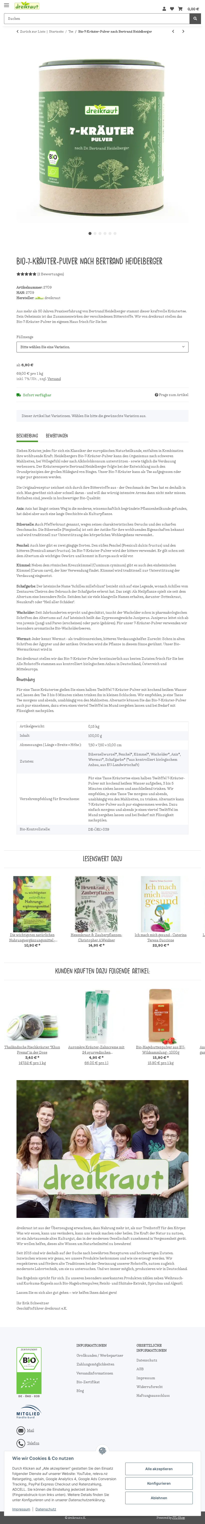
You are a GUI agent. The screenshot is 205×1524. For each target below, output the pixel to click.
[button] (164, 9)
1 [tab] (90, 233)
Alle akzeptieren (159, 1469)
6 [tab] (115, 233)
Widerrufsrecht (149, 1387)
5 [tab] (110, 233)
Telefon (33, 1443)
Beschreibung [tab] (27, 436)
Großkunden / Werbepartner (99, 1355)
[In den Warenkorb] (20, 48)
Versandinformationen (94, 1373)
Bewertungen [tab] (57, 436)
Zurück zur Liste (32, 31)
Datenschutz (46, 1509)
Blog (80, 1391)
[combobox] (102, 347)
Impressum (21, 1509)
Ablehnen (159, 1498)
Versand (54, 379)
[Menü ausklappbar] (6, 3)
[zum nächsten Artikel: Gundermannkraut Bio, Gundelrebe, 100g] (183, 31)
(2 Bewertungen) (50, 274)
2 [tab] (95, 233)
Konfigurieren (159, 1483)
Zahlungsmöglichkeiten (95, 1364)
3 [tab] (100, 233)
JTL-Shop (178, 1517)
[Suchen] (195, 18)
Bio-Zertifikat (88, 1382)
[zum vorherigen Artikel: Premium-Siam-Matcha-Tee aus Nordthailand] (173, 31)
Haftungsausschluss (153, 1395)
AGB (140, 1369)
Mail (30, 1430)
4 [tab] (105, 233)
